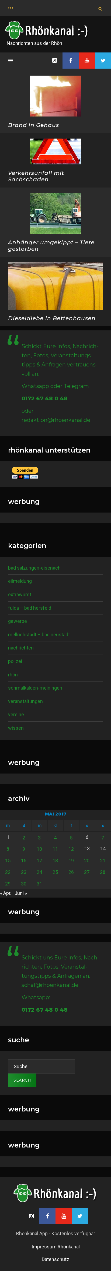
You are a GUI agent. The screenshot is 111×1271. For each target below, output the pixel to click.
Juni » (21, 893)
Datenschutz (55, 1259)
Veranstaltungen (25, 701)
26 (71, 872)
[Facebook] (71, 60)
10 (39, 849)
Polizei (15, 661)
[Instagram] (54, 60)
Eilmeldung (20, 581)
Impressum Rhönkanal (56, 1246)
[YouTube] (87, 60)
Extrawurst (19, 594)
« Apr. (5, 893)
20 (86, 860)
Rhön (13, 674)
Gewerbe (17, 621)
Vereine (16, 714)
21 (102, 860)
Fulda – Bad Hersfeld (29, 608)
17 (39, 860)
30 (23, 884)
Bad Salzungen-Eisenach (34, 568)
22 (8, 872)
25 (55, 872)
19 (71, 860)
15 (8, 860)
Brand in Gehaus (33, 125)
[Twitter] (103, 60)
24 (39, 872)
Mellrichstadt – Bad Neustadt (39, 634)
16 (23, 860)
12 (71, 849)
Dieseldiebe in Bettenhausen (52, 318)
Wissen (16, 728)
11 (55, 849)
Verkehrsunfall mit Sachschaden (36, 176)
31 (39, 884)
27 (86, 872)
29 (8, 884)
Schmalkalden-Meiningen (35, 688)
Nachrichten (21, 648)
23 (23, 872)
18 (55, 860)
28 (102, 872)
